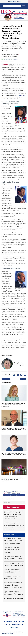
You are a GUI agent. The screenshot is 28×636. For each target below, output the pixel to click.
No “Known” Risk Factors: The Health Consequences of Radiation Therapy (14, 564)
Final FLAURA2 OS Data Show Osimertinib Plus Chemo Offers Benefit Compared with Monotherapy (12, 550)
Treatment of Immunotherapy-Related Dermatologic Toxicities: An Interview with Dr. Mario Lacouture (13, 593)
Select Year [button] (7, 502)
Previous (4, 379)
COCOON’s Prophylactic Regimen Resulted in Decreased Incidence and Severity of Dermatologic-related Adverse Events (13, 513)
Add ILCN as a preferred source (10, 59)
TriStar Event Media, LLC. (7, 633)
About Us (7, 624)
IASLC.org (21, 621)
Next (22, 379)
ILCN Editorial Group (10, 621)
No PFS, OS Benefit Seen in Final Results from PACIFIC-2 (12, 577)
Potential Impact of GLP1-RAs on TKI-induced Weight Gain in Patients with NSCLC (13, 558)
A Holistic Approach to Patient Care (13, 598)
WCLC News (11, 61)
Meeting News (4, 61)
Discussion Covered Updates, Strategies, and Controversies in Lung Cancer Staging (12, 571)
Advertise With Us (17, 624)
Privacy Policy (14, 627)
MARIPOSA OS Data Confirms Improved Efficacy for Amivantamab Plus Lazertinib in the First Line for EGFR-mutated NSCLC (14, 524)
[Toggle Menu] (23, 6)
